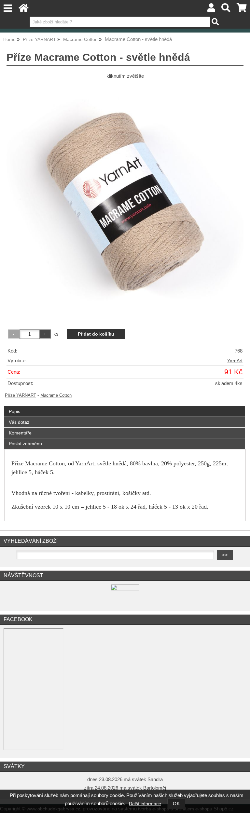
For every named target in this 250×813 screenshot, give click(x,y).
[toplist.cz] (125, 589)
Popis (14, 411)
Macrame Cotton (56, 395)
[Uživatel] (211, 9)
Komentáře (20, 432)
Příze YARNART (20, 395)
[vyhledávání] (226, 9)
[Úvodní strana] (23, 9)
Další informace (145, 803)
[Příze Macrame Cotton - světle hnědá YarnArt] (125, 201)
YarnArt (235, 360)
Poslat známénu (25, 443)
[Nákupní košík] (241, 9)
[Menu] (7, 8)
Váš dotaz (19, 422)
